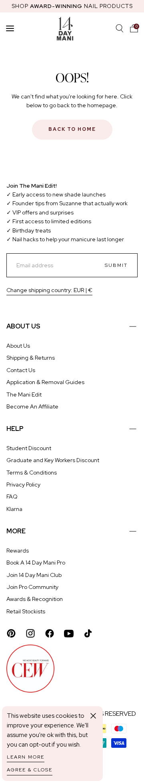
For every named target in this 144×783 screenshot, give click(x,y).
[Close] (93, 715)
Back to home (72, 129)
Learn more (25, 757)
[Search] (119, 28)
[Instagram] (30, 633)
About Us (18, 345)
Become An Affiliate (32, 406)
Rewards (17, 550)
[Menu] (10, 28)
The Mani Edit (24, 394)
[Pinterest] (11, 633)
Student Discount (28, 448)
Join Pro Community (32, 587)
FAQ (12, 496)
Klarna (14, 509)
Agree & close (29, 770)
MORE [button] (16, 531)
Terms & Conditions (31, 472)
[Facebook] (49, 633)
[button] (134, 28)
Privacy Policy (23, 484)
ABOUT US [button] (23, 326)
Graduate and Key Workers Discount (52, 460)
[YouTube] (69, 633)
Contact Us (20, 370)
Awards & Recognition (34, 599)
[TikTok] (88, 633)
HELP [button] (15, 429)
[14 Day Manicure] (65, 28)
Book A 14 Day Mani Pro (35, 562)
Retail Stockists (25, 611)
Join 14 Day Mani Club (34, 575)
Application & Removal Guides (45, 382)
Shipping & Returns (30, 357)
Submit (116, 265)
